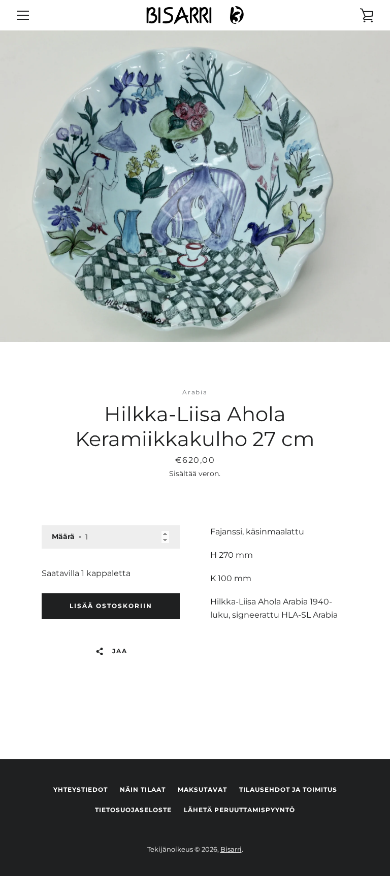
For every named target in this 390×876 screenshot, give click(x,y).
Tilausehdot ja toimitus (288, 789)
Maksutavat (202, 789)
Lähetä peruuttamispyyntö (239, 810)
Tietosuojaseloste (133, 810)
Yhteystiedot (80, 789)
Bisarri (231, 849)
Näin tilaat (143, 789)
